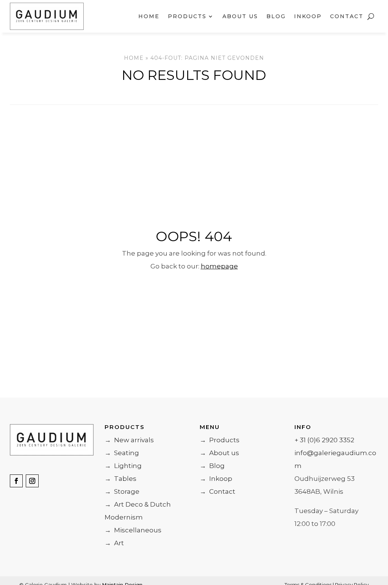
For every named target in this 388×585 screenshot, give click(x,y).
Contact (346, 16)
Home (149, 16)
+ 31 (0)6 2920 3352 (324, 440)
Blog (276, 16)
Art (114, 543)
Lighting (123, 466)
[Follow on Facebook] (16, 480)
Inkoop (308, 16)
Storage (122, 491)
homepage (219, 266)
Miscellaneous (133, 530)
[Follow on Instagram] (32, 480)
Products (219, 440)
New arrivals (129, 440)
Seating (122, 453)
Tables (120, 478)
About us (240, 16)
